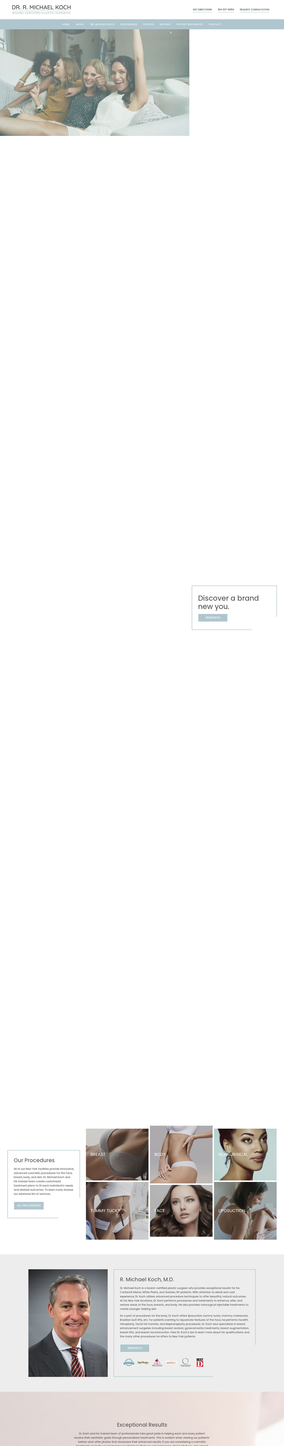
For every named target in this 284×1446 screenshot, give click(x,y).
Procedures (129, 24)
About (80, 24)
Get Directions (202, 9)
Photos (148, 24)
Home (66, 24)
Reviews (165, 24)
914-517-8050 (226, 9)
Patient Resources (190, 24)
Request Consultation (254, 9)
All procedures (29, 1206)
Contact (215, 24)
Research (213, 618)
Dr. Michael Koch (102, 24)
